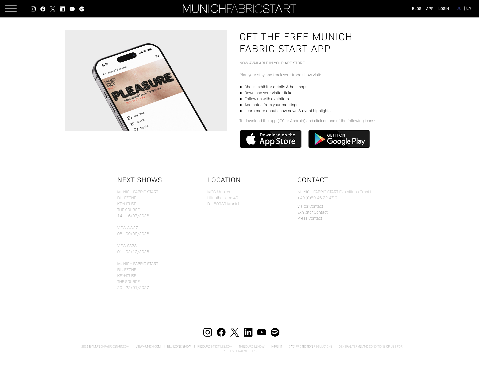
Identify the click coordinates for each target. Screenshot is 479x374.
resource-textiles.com (214, 346)
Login (443, 8)
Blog (416, 8)
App (430, 8)
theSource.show (251, 346)
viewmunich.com (148, 346)
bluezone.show (179, 346)
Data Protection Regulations (310, 346)
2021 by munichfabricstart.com (105, 346)
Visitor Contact (310, 206)
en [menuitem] (468, 7)
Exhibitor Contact (312, 212)
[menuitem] (459, 7)
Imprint (276, 346)
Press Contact (309, 218)
